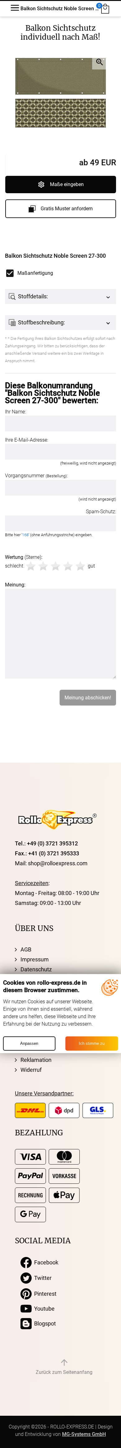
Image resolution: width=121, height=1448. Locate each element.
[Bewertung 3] (55, 566)
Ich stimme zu (92, 1043)
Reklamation (36, 1060)
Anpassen (29, 1043)
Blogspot (44, 1323)
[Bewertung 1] (31, 566)
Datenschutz (36, 969)
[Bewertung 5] (80, 566)
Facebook (45, 1262)
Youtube (43, 1308)
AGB (25, 949)
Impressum (34, 959)
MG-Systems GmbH (84, 1434)
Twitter (42, 1278)
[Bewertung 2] (43, 566)
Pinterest (44, 1293)
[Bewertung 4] (68, 566)
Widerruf (31, 1070)
